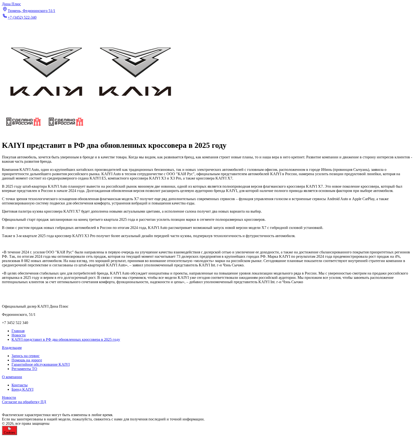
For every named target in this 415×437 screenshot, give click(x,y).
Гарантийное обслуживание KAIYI (41, 364)
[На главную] (91, 110)
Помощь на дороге (27, 360)
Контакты (20, 385)
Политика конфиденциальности (28, 406)
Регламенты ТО (24, 369)
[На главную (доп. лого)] (44, 129)
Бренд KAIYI (22, 389)
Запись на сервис (26, 356)
